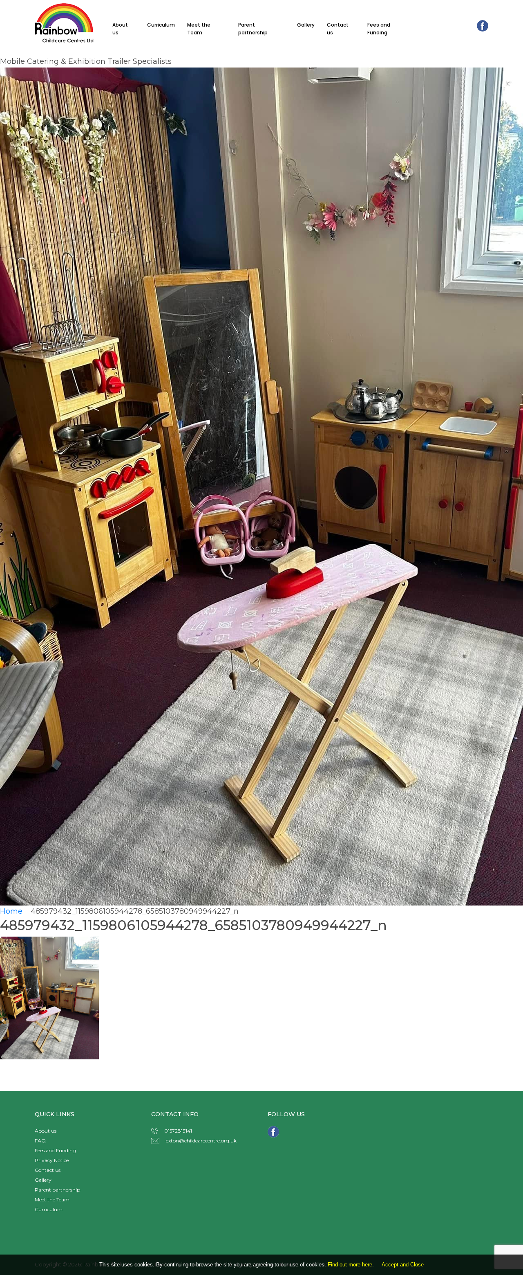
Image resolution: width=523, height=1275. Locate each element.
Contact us (338, 28)
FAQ (40, 1141)
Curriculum (161, 24)
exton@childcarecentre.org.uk (201, 1141)
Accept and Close (403, 1264)
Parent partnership (253, 28)
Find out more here (350, 1264)
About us (120, 28)
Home (14, 911)
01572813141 (178, 1131)
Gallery (306, 24)
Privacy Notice (52, 1160)
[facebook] (482, 25)
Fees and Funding (378, 28)
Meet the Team (198, 28)
